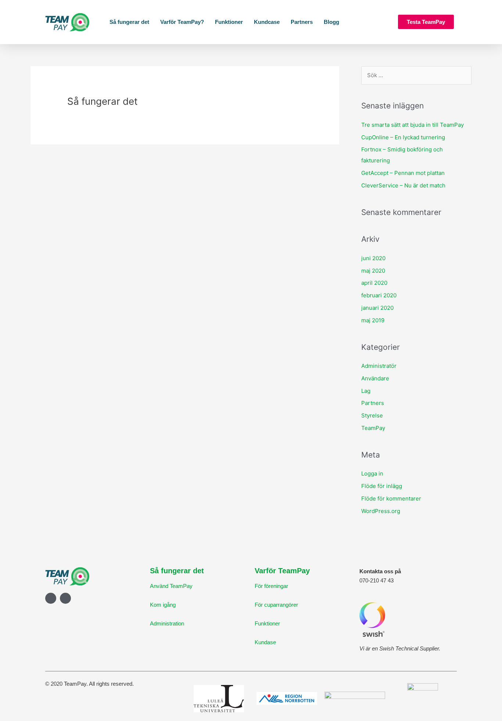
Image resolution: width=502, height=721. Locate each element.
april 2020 (374, 282)
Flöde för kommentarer (391, 498)
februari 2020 (379, 295)
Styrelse (372, 415)
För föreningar (271, 586)
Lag (365, 390)
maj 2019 (372, 320)
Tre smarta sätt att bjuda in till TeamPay (412, 124)
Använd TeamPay (171, 586)
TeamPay (373, 427)
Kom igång (163, 605)
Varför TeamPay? (182, 22)
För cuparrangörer (276, 605)
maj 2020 (373, 270)
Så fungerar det (129, 22)
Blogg (331, 22)
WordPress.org (380, 510)
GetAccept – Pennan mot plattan (403, 172)
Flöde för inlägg (381, 486)
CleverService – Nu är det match (403, 185)
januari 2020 (377, 307)
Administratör (379, 365)
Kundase (265, 642)
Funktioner (229, 22)
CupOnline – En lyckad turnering (403, 137)
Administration (167, 623)
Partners (302, 22)
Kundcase (267, 22)
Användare (375, 378)
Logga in (372, 473)
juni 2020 (373, 258)
